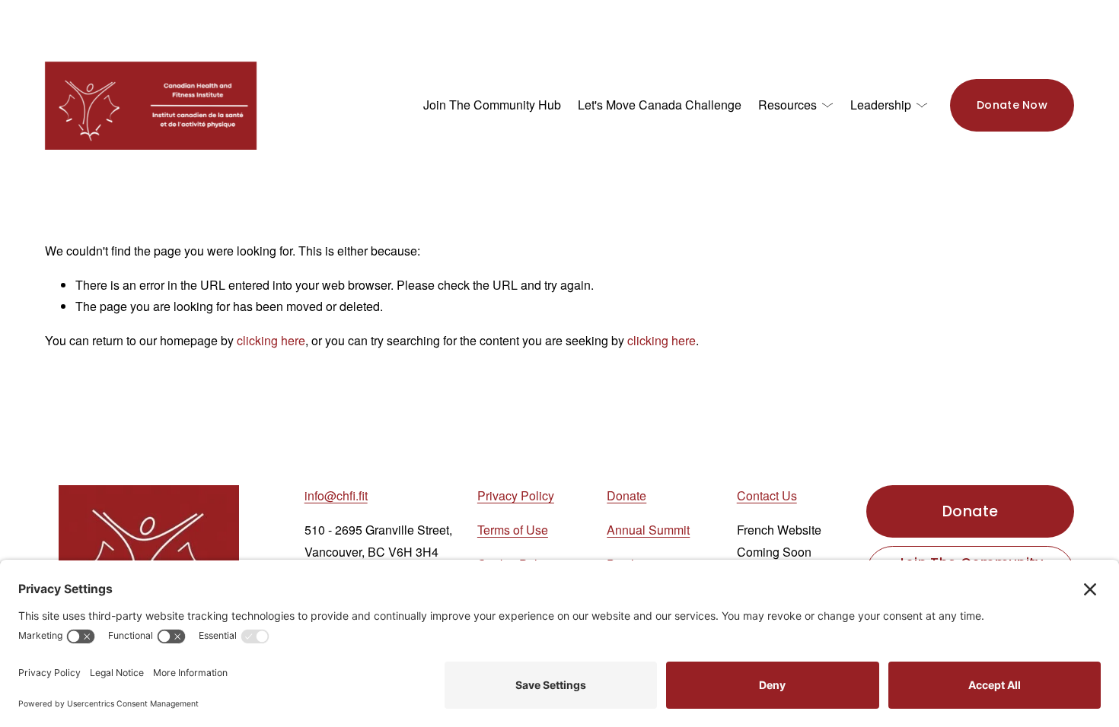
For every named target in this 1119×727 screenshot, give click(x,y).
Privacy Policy (515, 495)
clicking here (271, 340)
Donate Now (1012, 105)
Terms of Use (512, 529)
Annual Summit (648, 529)
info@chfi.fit (336, 495)
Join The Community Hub (492, 104)
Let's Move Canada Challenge (659, 104)
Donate (626, 495)
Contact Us (767, 495)
